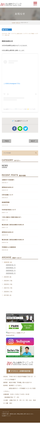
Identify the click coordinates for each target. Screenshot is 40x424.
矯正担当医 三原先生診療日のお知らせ (13, 224)
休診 (8, 35)
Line (20, 128)
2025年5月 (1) (11, 270)
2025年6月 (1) (11, 267)
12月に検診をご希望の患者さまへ (11, 217)
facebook (14, 128)
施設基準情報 (5, 202)
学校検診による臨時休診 (9, 247)
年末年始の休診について (9, 209)
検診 (6, 35)
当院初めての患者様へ (8, 179)
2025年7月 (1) (11, 265)
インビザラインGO (27, 33)
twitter (25, 128)
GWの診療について (7, 194)
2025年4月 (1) (11, 273)
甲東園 (32, 33)
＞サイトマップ (5, 412)
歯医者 (18, 33)
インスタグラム (13, 33)
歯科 (21, 33)
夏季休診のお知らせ (7, 187)
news (6, 29)
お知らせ (18, 22)
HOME (13, 22)
